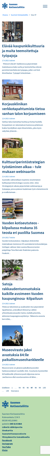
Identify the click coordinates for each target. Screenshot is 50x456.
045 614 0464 (16, 423)
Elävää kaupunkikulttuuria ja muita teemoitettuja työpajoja (23, 51)
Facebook (7, 440)
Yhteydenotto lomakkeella (16, 437)
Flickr (5, 450)
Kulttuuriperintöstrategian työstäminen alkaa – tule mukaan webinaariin (23, 167)
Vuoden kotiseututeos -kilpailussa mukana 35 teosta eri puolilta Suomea (23, 228)
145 (7, 391)
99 (40, 387)
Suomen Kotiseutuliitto (19, 15)
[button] (45, 6)
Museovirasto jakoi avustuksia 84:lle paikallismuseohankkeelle (23, 354)
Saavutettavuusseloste (14, 433)
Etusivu (5, 15)
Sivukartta (7, 430)
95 (24, 387)
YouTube (6, 447)
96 (28, 387)
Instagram (7, 443)
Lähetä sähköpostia (12, 427)
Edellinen (6, 387)
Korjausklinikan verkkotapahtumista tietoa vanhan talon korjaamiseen (23, 109)
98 (36, 387)
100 (44, 387)
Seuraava (15, 391)
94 (20, 387)
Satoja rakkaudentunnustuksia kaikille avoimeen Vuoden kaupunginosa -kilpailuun (22, 291)
